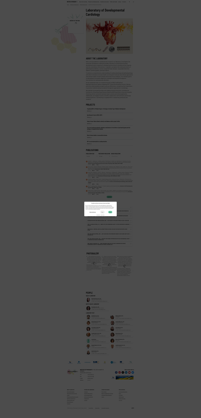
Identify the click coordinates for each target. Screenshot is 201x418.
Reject (102, 212)
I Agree (110, 212)
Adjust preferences (93, 212)
